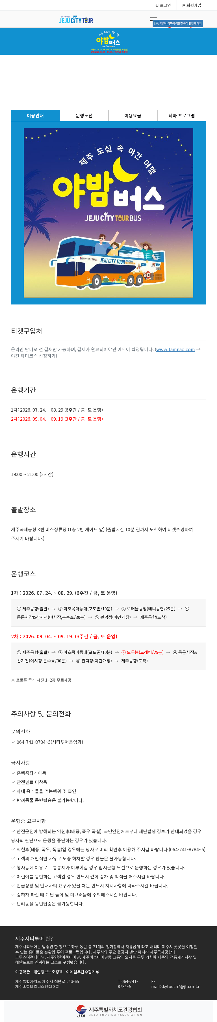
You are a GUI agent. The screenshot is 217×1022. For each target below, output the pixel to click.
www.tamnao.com (175, 349)
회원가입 (193, 5)
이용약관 (22, 972)
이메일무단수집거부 (82, 972)
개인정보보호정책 (48, 972)
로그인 (165, 5)
